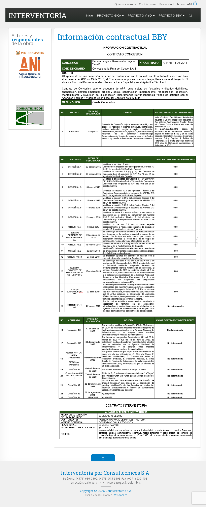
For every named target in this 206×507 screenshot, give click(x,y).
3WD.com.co (120, 495)
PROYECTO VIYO (140, 15)
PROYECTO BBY (170, 15)
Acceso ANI (184, 4)
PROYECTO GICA (109, 15)
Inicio (89, 15)
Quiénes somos (125, 4)
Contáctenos (148, 4)
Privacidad (166, 4)
